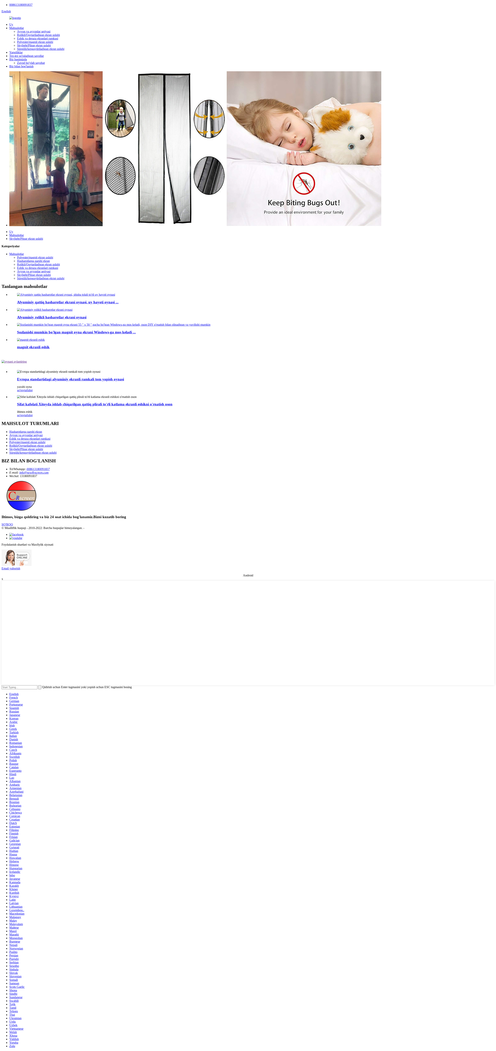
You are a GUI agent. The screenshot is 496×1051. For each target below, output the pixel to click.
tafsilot (28, 390)
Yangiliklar (16, 52)
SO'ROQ (7, 524)
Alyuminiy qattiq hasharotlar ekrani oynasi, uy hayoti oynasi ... (68, 302)
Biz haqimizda (18, 59)
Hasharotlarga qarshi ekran (33, 261)
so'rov (20, 390)
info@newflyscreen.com (34, 472)
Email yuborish (11, 568)
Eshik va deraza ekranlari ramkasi (37, 38)
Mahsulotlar (16, 28)
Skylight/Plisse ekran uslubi (34, 45)
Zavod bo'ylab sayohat (31, 62)
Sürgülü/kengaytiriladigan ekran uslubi (40, 49)
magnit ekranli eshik (33, 347)
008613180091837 (21, 4)
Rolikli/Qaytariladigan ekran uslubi (38, 35)
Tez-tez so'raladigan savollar (26, 56)
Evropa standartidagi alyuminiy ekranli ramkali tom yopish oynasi (70, 379)
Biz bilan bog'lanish (21, 66)
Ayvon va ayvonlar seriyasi (33, 31)
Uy (11, 24)
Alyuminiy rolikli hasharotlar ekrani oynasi (51, 317)
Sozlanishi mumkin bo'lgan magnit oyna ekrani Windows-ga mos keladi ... (76, 332)
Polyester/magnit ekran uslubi (35, 42)
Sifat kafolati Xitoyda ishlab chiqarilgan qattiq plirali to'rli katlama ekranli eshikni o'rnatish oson (94, 404)
